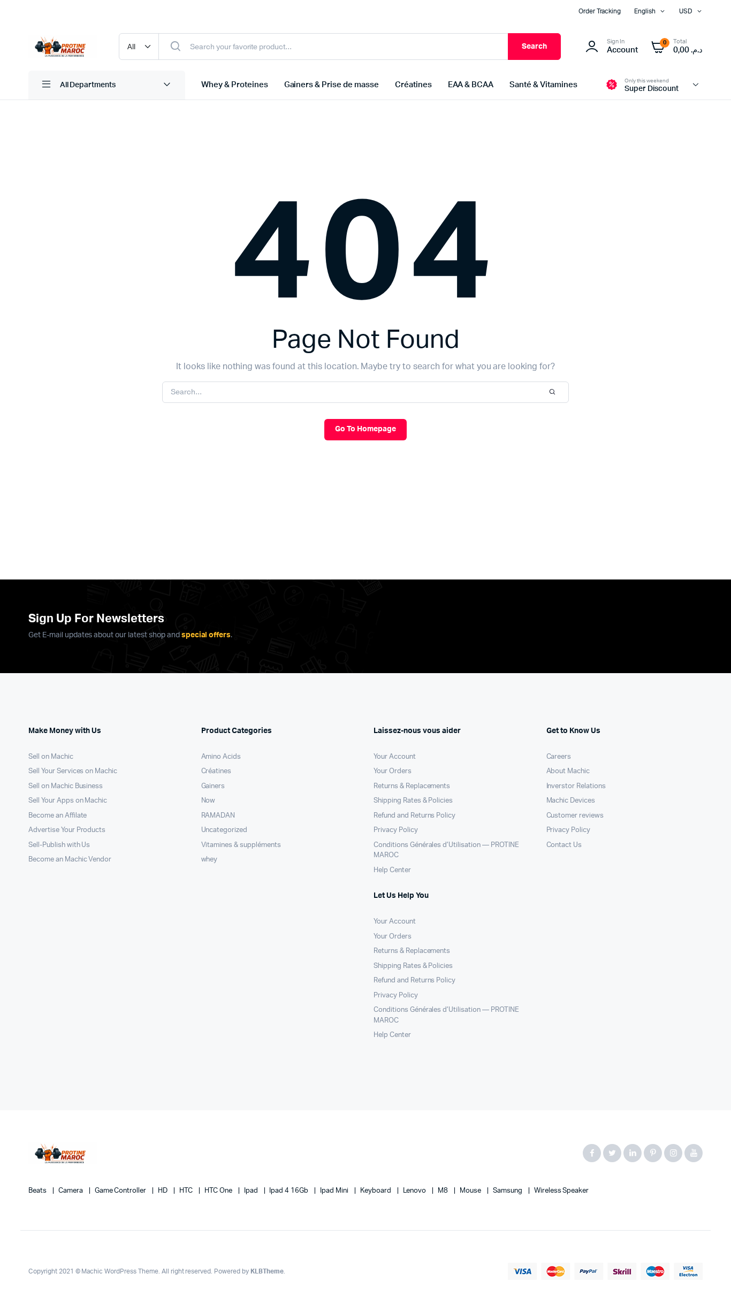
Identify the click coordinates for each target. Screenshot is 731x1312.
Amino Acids (221, 756)
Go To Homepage (365, 429)
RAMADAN (218, 815)
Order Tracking (599, 11)
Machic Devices (571, 800)
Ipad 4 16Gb (289, 1190)
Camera (71, 1190)
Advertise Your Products (66, 830)
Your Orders (393, 771)
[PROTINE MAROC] (62, 46)
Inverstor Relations (576, 786)
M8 (444, 1190)
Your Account (395, 756)
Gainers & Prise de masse (331, 85)
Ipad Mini (335, 1190)
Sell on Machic (50, 756)
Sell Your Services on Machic (72, 771)
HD (163, 1190)
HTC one (219, 1190)
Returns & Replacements (412, 786)
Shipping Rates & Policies (413, 800)
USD (685, 11)
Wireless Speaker (561, 1190)
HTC (186, 1190)
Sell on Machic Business (65, 786)
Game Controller (121, 1190)
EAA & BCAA (471, 85)
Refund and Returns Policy (414, 815)
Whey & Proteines (234, 85)
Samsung (508, 1190)
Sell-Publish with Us (59, 845)
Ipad (252, 1190)
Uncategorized (224, 830)
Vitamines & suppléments (241, 845)
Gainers (213, 786)
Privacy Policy (396, 830)
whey (209, 859)
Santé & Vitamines (543, 85)
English (645, 11)
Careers (559, 756)
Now (208, 800)
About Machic (568, 771)
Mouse (471, 1190)
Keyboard (376, 1190)
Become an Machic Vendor (69, 859)
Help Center (392, 870)
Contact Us (564, 845)
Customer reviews (575, 815)
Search (534, 46)
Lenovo (415, 1190)
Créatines (413, 85)
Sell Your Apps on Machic (67, 800)
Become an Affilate (57, 815)
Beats (38, 1190)
